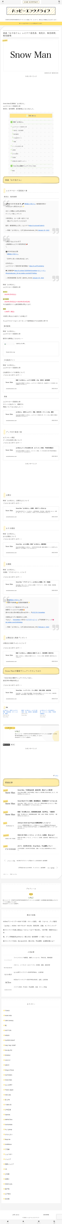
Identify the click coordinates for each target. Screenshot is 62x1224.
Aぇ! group (8, 1129)
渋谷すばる (8, 1184)
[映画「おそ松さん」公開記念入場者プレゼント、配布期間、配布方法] (9, 655)
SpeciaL (7, 1114)
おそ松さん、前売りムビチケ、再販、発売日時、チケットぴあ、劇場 (34, 412)
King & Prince (9, 1070)
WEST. (7, 1065)
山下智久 (8, 1194)
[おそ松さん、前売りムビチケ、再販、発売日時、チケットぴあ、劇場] (9, 414)
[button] (57, 614)
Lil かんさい (9, 1134)
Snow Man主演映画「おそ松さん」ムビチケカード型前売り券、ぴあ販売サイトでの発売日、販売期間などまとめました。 (36, 384)
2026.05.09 (55, 590)
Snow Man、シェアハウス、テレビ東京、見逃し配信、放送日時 (33, 690)
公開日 (14, 150)
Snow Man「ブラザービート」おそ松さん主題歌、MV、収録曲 (33, 582)
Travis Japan (9, 1090)
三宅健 (7, 1149)
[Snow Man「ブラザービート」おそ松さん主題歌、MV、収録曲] (9, 584)
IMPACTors (8, 1119)
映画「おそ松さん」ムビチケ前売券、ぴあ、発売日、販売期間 (33, 380)
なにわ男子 (8, 1085)
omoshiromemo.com (11, 388)
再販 (15, 141)
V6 (6, 1169)
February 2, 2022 (43, 627)
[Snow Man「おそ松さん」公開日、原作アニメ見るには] (9, 510)
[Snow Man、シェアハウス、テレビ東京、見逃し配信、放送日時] (9, 692)
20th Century (9, 1020)
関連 (13, 170)
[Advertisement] (31, 89)
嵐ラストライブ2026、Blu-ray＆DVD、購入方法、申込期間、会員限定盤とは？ (29, 941)
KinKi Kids (8, 1015)
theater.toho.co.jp (10, 352)
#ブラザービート (31, 620)
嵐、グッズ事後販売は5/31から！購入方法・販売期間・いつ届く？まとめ (27, 937)
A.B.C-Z (7, 1060)
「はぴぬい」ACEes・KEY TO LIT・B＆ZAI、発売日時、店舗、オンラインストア (29, 925)
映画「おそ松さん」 (18, 122)
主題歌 (14, 157)
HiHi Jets (8, 1095)
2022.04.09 (55, 552)
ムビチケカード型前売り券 (19, 127)
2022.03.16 (55, 388)
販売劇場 (16, 134)
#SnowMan (33, 270)
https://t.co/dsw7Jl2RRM (22, 270)
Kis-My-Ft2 (8, 1050)
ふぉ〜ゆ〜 (8, 1154)
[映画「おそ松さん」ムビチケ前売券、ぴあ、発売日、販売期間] (9, 382)
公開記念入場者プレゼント (19, 161)
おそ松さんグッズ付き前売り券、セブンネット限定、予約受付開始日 (34, 448)
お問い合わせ (15, 1214)
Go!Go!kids (8, 1124)
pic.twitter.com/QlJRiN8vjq (14, 622)
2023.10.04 (55, 516)
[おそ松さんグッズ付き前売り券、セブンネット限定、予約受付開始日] (9, 450)
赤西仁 (7, 1179)
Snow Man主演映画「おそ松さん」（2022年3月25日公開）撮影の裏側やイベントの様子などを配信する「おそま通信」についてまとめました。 (36, 548)
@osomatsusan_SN (12, 273)
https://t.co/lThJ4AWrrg (36, 266)
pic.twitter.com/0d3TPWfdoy (28, 273)
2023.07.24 (55, 698)
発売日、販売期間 (18, 130)
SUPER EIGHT (10, 1040)
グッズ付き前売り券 (17, 146)
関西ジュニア (9, 1164)
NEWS (7, 1035)
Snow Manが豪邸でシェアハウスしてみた (24, 166)
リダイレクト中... (20, 343)
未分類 (7, 1199)
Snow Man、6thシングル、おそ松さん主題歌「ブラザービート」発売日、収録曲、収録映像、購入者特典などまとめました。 (36, 585)
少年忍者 (8, 1110)
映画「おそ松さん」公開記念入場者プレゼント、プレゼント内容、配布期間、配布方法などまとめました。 (36, 656)
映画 (13, 744)
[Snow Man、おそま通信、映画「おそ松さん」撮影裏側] (9, 546)
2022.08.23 (55, 456)
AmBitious (8, 1144)
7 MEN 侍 (8, 1105)
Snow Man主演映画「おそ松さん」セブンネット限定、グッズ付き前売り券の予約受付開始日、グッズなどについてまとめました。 (36, 451)
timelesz (7, 1055)
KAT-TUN (8, 1030)
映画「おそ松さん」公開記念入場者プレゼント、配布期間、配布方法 (34, 653)
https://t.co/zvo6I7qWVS (36, 225)
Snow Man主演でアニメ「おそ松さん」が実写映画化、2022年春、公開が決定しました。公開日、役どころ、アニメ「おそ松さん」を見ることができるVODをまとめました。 (36, 512)
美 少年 (7, 1100)
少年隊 (7, 1174)
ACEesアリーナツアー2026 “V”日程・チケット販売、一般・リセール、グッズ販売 (30, 921)
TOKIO (7, 1010)
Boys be (7, 1139)
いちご (17, 731)
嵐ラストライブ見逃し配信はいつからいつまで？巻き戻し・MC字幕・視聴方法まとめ (30, 931)
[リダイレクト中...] (9, 346)
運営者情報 (46, 1214)
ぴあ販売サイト (18, 138)
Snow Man (7, 744)
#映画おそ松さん (29, 204)
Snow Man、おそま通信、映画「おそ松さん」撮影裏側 (31, 544)
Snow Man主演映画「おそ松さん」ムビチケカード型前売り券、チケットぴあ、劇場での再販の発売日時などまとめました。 (36, 415)
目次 (30, 115)
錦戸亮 (7, 1189)
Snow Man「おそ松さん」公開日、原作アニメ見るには (31, 508)
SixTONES (8, 1075)
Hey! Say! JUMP (10, 1045)
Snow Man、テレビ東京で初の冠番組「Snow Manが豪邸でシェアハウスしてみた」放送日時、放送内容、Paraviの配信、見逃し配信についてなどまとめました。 (36, 694)
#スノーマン (42, 270)
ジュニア (8, 1159)
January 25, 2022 (43, 230)
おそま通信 (15, 153)
